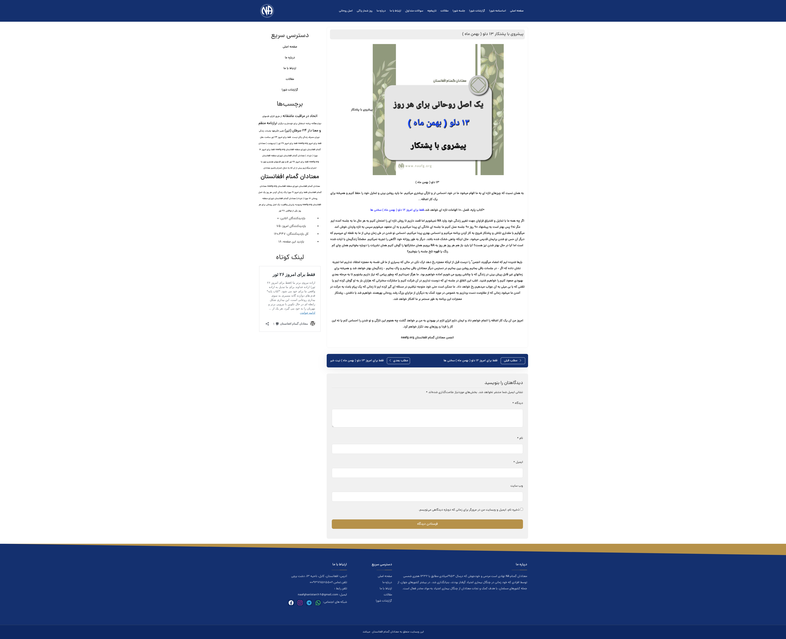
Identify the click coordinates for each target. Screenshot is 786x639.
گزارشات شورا (477, 11)
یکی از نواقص (292, 211)
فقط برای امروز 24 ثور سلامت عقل (275, 137)
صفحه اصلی (517, 11)
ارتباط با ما (395, 11)
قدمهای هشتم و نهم (272, 162)
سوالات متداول (414, 11)
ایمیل (518, 462)
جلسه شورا (459, 11)
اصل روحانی (346, 11)
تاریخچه (431, 11)
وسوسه (298, 204)
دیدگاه (517, 403)
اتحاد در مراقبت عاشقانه (300, 116)
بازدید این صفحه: (292, 242)
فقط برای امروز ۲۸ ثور (298, 162)
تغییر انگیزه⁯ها (278, 131)
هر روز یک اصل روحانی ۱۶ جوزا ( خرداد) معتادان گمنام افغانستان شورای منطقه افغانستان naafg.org (289, 198)
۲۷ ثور (282, 211)
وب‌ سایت (516, 486)
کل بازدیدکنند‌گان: (297, 234)
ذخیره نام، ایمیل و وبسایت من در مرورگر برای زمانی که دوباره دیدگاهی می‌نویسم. (469, 510)
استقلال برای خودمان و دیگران (291, 123)
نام (520, 438)
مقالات (444, 11)
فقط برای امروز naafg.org (309, 143)
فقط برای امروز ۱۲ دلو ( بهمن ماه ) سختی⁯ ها (397, 210)
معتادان (266, 168)
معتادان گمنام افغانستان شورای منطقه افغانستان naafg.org (293, 186)
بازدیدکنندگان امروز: (293, 226)
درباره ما (381, 11)
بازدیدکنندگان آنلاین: (292, 218)
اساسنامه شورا (497, 11)
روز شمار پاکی (365, 11)
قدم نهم (284, 162)
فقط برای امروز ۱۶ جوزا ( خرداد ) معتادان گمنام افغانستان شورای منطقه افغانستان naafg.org (289, 156)
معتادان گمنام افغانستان (290, 177)
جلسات (268, 131)
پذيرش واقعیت (287, 204)
